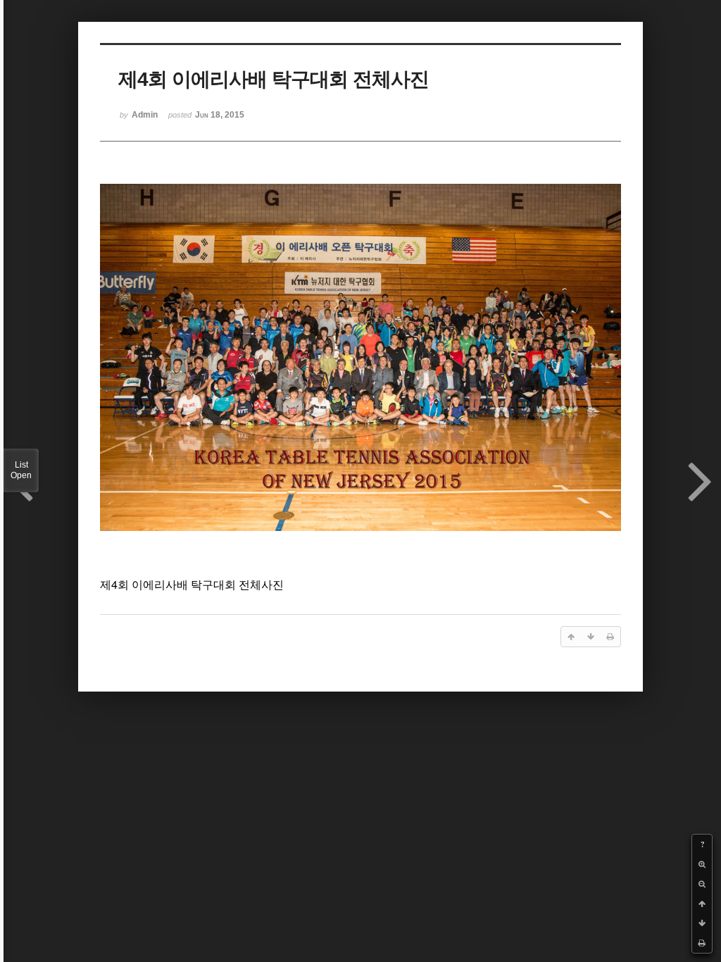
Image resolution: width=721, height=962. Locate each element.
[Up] (702, 903)
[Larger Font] (702, 864)
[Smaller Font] (702, 884)
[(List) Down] (702, 923)
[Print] (702, 943)
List (21, 470)
